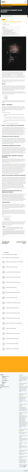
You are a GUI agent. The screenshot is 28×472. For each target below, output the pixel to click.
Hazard (4, 28)
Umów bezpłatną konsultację (6, 6)
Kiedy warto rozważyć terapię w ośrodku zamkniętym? (13, 277)
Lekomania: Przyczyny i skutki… (21, 242)
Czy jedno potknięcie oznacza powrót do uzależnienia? (9, 254)
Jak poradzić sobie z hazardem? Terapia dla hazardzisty (9, 32)
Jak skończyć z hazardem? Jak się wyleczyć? (11, 22)
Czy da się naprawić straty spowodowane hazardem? (13, 302)
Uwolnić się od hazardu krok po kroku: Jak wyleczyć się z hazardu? (11, 34)
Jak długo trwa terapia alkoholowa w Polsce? (12, 338)
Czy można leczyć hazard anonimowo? (11, 328)
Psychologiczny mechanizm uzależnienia (8, 30)
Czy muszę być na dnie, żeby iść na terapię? (11, 297)
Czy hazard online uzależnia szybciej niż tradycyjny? (13, 282)
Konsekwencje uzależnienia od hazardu (7, 31)
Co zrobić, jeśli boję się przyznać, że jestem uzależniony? (14, 323)
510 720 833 (4, 4)
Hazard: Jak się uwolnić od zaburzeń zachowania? (9, 33)
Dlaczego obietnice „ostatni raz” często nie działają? (13, 292)
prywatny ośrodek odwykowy (14, 162)
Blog (3, 19)
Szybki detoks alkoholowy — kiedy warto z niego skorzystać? (10, 257)
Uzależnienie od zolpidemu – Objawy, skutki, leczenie (13, 318)
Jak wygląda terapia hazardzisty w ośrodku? (12, 343)
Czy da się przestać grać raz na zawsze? (11, 287)
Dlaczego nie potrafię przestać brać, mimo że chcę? (13, 333)
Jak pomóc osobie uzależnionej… (6, 242)
